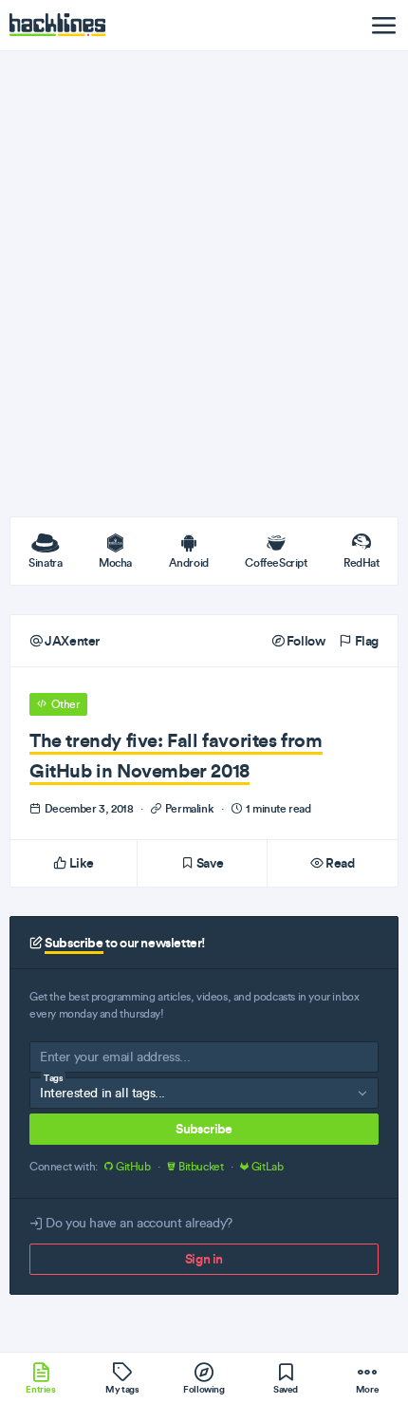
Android (189, 562)
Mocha (115, 562)
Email (55, 1061)
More (367, 1389)
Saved (285, 1389)
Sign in (204, 1258)
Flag (365, 640)
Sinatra (45, 562)
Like (80, 862)
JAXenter (71, 640)
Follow (304, 640)
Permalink (189, 808)
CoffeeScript (275, 562)
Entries (40, 1389)
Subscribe (204, 1128)
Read (339, 862)
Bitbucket (201, 1166)
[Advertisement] (204, 284)
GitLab (266, 1166)
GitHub (133, 1166)
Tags (53, 1078)
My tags (122, 1389)
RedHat (361, 562)
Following (203, 1389)
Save (208, 862)
